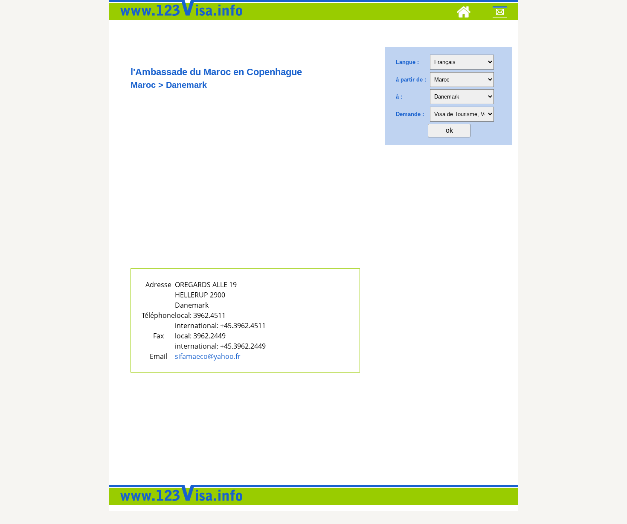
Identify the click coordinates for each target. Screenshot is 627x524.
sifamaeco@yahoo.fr (208, 356)
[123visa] (179, 18)
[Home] (464, 13)
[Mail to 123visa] (500, 13)
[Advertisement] (245, 190)
